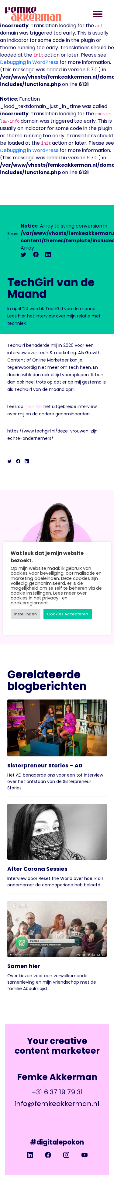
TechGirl (33, 406)
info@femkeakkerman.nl (57, 1103)
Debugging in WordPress (29, 62)
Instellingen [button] (25, 614)
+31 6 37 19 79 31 (57, 1092)
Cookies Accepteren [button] (67, 614)
